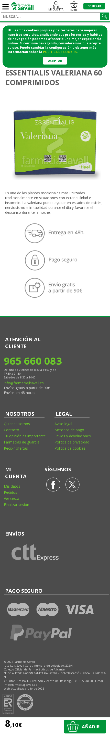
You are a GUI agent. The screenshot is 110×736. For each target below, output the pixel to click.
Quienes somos (17, 423)
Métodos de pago (69, 429)
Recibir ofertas (16, 448)
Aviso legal (63, 423)
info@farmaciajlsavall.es (24, 382)
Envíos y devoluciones (72, 436)
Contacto (11, 429)
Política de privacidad (71, 442)
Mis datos (12, 486)
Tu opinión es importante (25, 436)
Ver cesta (11, 498)
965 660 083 (32, 361)
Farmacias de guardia (21, 442)
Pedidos (10, 492)
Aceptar (55, 61)
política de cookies (60, 52)
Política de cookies (69, 448)
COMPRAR (94, 6)
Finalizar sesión (16, 504)
